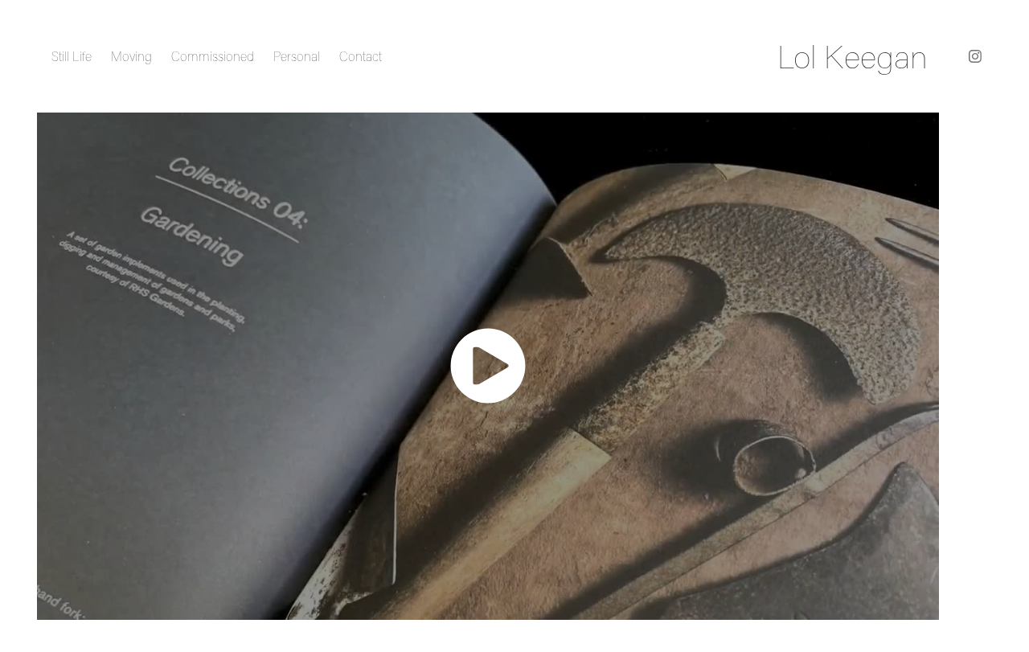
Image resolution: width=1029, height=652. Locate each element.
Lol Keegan (852, 56)
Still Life (71, 56)
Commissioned (212, 56)
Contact (360, 56)
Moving (131, 56)
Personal (296, 56)
